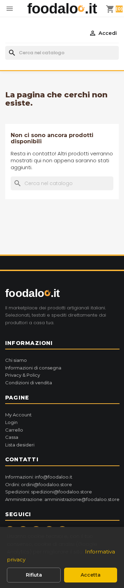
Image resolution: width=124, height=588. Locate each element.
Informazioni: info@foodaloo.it (38, 477)
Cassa (11, 437)
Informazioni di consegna (33, 367)
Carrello (14, 430)
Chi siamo (16, 360)
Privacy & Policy (22, 375)
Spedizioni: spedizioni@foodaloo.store (48, 491)
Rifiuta (34, 575)
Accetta (91, 575)
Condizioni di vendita (28, 382)
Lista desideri (19, 444)
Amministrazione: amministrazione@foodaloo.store (62, 499)
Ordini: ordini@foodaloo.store (38, 484)
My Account (18, 414)
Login (11, 422)
